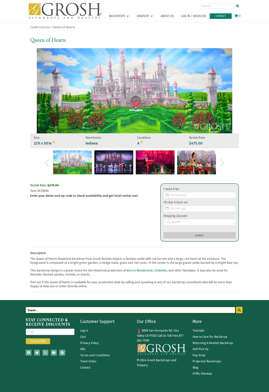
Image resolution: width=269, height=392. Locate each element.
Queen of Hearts (64, 27)
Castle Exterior (40, 27)
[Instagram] (45, 353)
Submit (199, 235)
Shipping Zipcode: (175, 216)
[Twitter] (37, 353)
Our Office (146, 321)
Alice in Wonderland (139, 270)
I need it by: (171, 189)
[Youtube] (54, 353)
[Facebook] (28, 353)
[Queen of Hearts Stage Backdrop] (72, 162)
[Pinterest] (62, 353)
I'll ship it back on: (175, 202)
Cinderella (160, 270)
